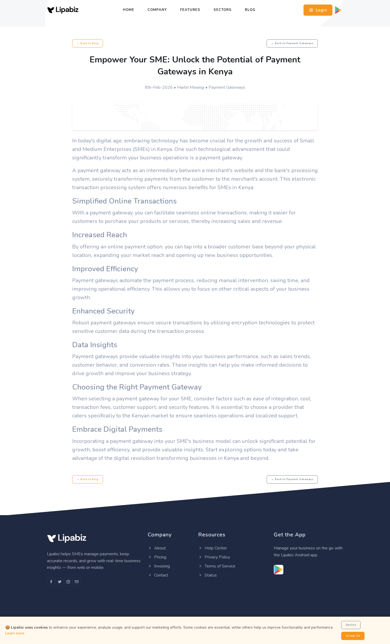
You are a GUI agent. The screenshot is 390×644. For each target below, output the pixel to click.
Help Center (215, 548)
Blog (250, 9)
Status (210, 575)
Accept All (353, 636)
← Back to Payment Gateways (292, 43)
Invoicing (161, 566)
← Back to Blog (87, 43)
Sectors (223, 9)
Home (128, 9)
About (159, 548)
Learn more (14, 633)
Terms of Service (219, 566)
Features (190, 9)
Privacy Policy (216, 557)
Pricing (159, 557)
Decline (351, 625)
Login (320, 10)
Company (157, 9)
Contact (160, 575)
